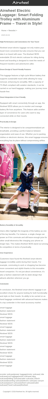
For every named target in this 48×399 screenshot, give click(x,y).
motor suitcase (33, 374)
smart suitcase (25, 376)
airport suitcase (13, 383)
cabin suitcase (27, 378)
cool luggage (12, 376)
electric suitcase (29, 381)
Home (3, 30)
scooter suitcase (7, 374)
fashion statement (13, 275)
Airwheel (24, 385)
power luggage (20, 374)
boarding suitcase (14, 381)
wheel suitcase (27, 383)
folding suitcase (14, 378)
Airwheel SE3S (33, 54)
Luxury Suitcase (28, 394)
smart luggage (34, 137)
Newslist (12, 30)
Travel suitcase (13, 385)
